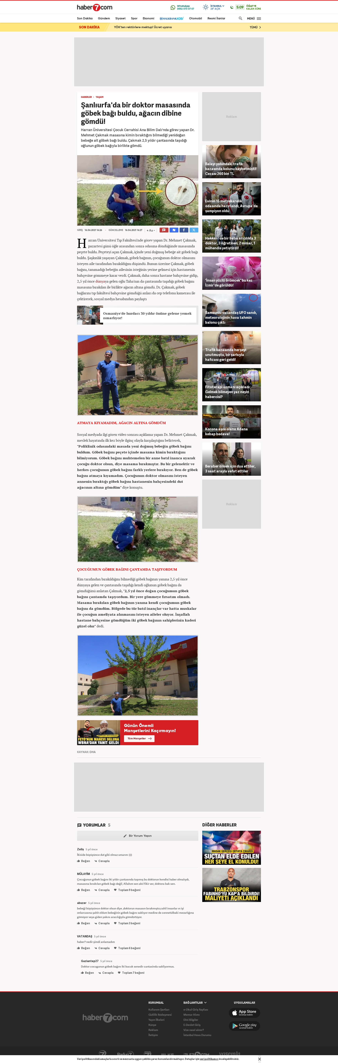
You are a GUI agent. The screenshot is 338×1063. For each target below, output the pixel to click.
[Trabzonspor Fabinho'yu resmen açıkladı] (231, 884)
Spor (134, 18)
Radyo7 (125, 1054)
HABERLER (86, 97)
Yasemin (230, 1054)
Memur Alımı (191, 1014)
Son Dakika (85, 18)
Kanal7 (102, 1054)
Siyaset (120, 18)
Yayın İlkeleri (156, 1020)
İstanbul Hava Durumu (197, 1035)
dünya (100, 281)
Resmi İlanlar (216, 18)
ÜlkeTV (167, 1054)
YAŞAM (99, 97)
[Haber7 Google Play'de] (244, 1026)
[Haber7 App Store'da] (244, 1013)
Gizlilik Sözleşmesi (160, 1014)
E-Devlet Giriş (191, 1025)
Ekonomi (148, 18)
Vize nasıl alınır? (193, 1030)
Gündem (104, 18)
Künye (152, 1025)
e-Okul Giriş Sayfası (195, 1009)
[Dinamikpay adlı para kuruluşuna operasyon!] (231, 847)
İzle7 (196, 1054)
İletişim (153, 1035)
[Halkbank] (171, 18)
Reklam (153, 1030)
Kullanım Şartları (158, 1009)
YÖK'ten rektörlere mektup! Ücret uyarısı (143, 27)
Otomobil (195, 18)
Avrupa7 (147, 1054)
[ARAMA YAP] (240, 18)
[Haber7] (94, 7)
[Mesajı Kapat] (259, 1059)
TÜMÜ (254, 27)
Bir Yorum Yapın (140, 836)
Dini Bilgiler (190, 1020)
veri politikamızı (209, 1059)
